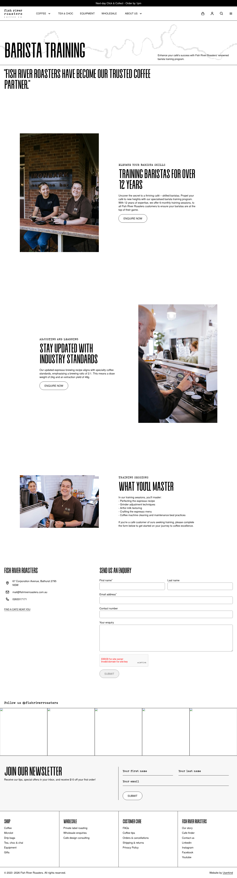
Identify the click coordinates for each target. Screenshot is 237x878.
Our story (187, 828)
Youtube (186, 857)
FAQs (126, 828)
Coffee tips (129, 832)
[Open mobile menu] (231, 13)
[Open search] (221, 13)
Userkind (228, 872)
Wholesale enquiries (75, 832)
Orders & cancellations (136, 837)
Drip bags (9, 837)
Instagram (187, 847)
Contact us (188, 837)
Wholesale (109, 13)
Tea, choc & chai (13, 842)
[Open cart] (203, 13)
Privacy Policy (131, 847)
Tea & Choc (65, 13)
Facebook (187, 852)
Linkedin (187, 842)
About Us (131, 13)
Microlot (8, 832)
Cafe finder (188, 832)
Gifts (7, 852)
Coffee (41, 13)
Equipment (87, 13)
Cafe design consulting (76, 837)
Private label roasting (75, 828)
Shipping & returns (133, 842)
